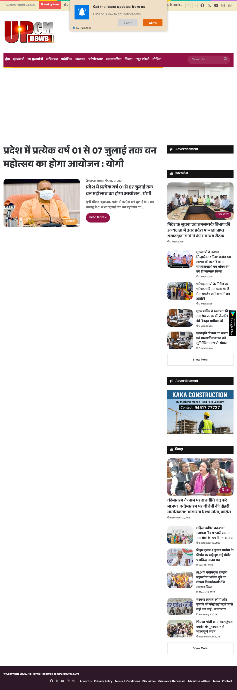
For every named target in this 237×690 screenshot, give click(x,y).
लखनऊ (80, 60)
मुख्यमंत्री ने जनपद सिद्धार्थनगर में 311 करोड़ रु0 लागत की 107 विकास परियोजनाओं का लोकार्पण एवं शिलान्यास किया (213, 262)
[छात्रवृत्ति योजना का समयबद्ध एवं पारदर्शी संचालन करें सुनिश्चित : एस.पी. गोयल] (180, 340)
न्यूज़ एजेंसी (142, 60)
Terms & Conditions (127, 681)
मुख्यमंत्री (18, 60)
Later (128, 22)
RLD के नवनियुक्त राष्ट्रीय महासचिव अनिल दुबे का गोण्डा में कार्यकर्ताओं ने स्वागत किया (211, 580)
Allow (153, 22)
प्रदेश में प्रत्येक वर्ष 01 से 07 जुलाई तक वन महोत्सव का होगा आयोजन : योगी (119, 191)
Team (216, 681)
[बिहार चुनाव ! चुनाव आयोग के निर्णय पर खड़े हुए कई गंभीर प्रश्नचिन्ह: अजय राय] (180, 557)
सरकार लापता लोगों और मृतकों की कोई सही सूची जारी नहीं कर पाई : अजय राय (214, 605)
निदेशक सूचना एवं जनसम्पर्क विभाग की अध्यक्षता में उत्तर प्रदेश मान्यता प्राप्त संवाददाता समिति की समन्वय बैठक (198, 231)
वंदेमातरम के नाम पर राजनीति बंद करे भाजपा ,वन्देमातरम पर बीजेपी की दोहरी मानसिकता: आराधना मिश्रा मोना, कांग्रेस (199, 506)
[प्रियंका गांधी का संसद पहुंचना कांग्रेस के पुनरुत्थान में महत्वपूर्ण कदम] (180, 628)
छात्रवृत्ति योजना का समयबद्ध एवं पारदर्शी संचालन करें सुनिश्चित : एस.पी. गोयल (214, 338)
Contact (227, 681)
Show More (200, 360)
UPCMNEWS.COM (68, 674)
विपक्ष (128, 60)
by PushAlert (83, 28)
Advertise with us (198, 681)
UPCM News (96, 181)
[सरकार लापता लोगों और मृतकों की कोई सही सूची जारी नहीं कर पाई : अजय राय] (180, 606)
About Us (86, 681)
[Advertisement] (118, 106)
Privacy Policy (103, 681)
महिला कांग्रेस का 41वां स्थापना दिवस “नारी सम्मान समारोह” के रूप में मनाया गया (214, 533)
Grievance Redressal (171, 681)
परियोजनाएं (95, 60)
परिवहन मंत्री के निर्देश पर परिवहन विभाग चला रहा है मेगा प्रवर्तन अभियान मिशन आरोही (213, 292)
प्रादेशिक (66, 60)
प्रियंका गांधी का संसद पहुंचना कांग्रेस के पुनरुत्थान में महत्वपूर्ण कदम (214, 627)
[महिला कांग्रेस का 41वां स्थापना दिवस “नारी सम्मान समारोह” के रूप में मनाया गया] (180, 535)
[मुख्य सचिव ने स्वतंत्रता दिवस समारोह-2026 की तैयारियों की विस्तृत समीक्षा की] (180, 318)
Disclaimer (149, 681)
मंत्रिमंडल (52, 60)
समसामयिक (114, 60)
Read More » (97, 217)
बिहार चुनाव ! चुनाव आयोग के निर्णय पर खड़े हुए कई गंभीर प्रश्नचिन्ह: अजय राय (215, 555)
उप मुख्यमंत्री (35, 60)
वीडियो (157, 60)
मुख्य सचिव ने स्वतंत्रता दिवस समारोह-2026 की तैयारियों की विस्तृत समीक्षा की (214, 316)
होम (7, 60)
